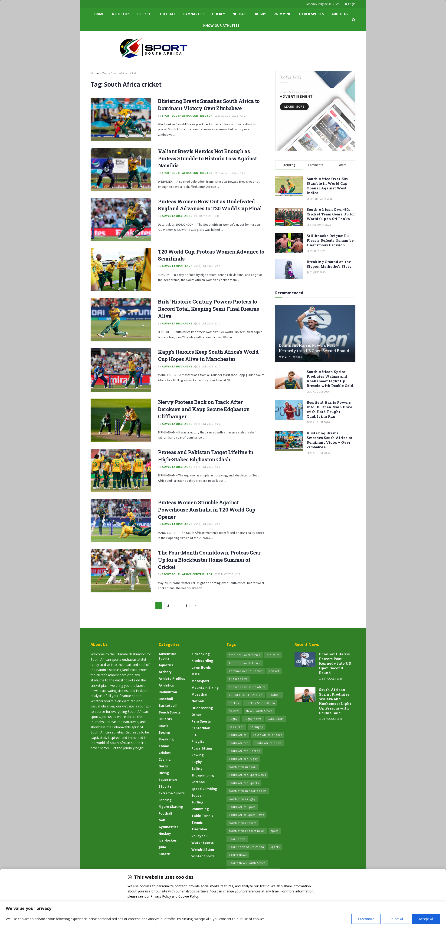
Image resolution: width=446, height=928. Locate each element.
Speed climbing (204, 788)
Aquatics (166, 665)
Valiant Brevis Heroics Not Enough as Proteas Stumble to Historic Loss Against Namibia (207, 158)
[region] (223, 914)
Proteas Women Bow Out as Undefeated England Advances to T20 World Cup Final (210, 205)
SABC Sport (276, 718)
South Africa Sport (242, 807)
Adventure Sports (167, 656)
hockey (234, 703)
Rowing (197, 755)
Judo (162, 847)
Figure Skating (171, 806)
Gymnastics (193, 14)
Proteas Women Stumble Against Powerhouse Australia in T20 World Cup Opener (206, 509)
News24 (234, 711)
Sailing (197, 768)
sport (275, 830)
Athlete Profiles (172, 678)
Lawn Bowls (201, 667)
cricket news (238, 678)
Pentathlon (200, 728)
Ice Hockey (168, 840)
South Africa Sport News (246, 814)
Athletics (121, 14)
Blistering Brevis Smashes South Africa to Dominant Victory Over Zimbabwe (209, 105)
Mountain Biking (205, 687)
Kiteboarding (202, 660)
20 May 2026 (225, 574)
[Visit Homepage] (153, 48)
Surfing (197, 802)
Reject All (396, 919)
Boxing (164, 732)
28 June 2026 (205, 266)
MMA (195, 674)
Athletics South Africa (244, 663)
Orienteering (202, 708)
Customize (366, 919)
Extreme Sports (172, 793)
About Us (339, 14)
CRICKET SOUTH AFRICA (245, 695)
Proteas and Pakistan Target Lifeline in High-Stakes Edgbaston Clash (205, 456)
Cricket (144, 14)
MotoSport (200, 681)
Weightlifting (202, 849)
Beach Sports (170, 712)
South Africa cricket (123, 73)
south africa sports (242, 823)
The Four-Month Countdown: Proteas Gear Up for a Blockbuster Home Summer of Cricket (209, 559)
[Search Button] (353, 20)
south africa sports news (247, 830)
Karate (164, 854)
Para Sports (201, 721)
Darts (163, 766)
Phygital (198, 741)
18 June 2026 (205, 424)
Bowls (163, 725)
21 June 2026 (205, 366)
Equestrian (168, 779)
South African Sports (244, 783)
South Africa (238, 734)
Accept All (426, 919)
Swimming (282, 14)
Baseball (166, 699)
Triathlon (199, 829)
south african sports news (247, 791)
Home (99, 14)
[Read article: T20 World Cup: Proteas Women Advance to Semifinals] (121, 269)
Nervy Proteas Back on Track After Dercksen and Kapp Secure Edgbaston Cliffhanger (204, 409)
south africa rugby (242, 799)
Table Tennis (202, 815)
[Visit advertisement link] (315, 111)
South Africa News (268, 743)
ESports (165, 786)
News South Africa (259, 711)
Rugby (260, 14)
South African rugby (243, 758)
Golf (162, 820)
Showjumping (202, 775)
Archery (165, 672)
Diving (164, 773)
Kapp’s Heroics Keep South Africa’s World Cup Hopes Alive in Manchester (208, 355)
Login (351, 4)
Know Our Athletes (221, 25)
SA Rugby (256, 727)
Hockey (218, 14)
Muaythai (199, 694)
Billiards (165, 719)
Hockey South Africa (260, 703)
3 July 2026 (204, 216)
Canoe (164, 746)
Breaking (166, 739)
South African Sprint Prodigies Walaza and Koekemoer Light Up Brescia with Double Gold (330, 378)
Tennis (197, 822)
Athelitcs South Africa (244, 655)
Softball (198, 782)
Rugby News (252, 718)
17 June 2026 (205, 467)
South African (239, 743)
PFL (194, 735)
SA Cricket (236, 727)
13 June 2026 (205, 524)
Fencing (165, 800)
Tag (104, 73)
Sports (275, 847)
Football (167, 14)
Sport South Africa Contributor (187, 115)
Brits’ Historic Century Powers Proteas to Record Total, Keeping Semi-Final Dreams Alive (208, 308)
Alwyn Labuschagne (177, 216)
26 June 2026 (205, 323)
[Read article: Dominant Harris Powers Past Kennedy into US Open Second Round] (315, 333)
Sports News (238, 854)
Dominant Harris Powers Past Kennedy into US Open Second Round (314, 348)
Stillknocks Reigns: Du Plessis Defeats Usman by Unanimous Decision (330, 240)
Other (196, 714)
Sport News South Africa (246, 847)
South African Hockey (244, 751)
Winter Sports (203, 856)
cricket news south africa (247, 687)
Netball (240, 14)
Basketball (168, 705)
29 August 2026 (227, 115)
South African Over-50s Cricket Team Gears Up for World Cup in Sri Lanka (331, 214)
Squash (197, 795)
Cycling (165, 759)
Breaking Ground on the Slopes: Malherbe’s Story (329, 264)
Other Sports (311, 14)
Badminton (168, 692)
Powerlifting (201, 748)
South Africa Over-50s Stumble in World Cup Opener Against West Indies (327, 185)
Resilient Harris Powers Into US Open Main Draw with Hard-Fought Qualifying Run (330, 409)
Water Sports (202, 842)
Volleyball (199, 836)
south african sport (243, 767)
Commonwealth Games (245, 671)
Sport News (237, 839)
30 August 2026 (291, 357)
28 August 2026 (227, 173)
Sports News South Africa (247, 863)
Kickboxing (200, 654)
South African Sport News (247, 774)
